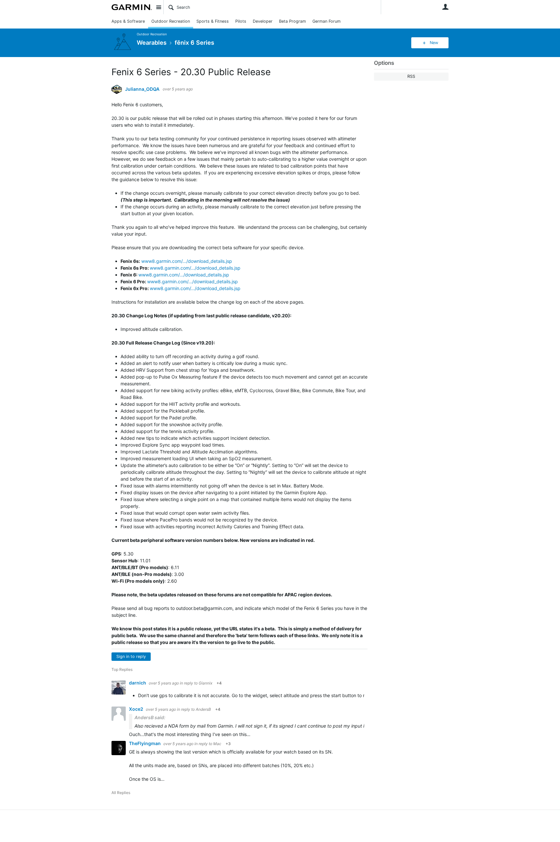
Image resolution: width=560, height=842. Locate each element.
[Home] (131, 7)
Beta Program (292, 21)
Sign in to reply (131, 656)
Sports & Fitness (212, 21)
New (434, 42)
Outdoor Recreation (170, 21)
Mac (217, 743)
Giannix (205, 683)
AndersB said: (149, 717)
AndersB (203, 709)
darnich (138, 682)
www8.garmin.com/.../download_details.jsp (186, 261)
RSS (411, 76)
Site (158, 7)
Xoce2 (136, 709)
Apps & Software (128, 21)
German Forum (326, 21)
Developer (263, 21)
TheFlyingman (145, 743)
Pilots (240, 21)
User (445, 7)
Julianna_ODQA (142, 89)
